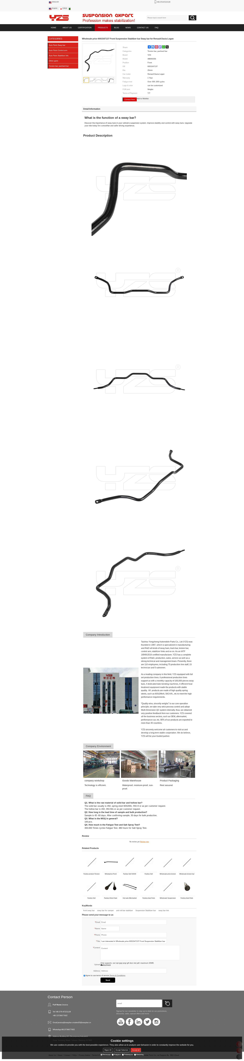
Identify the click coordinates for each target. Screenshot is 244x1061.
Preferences (128, 1055)
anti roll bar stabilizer (124, 910)
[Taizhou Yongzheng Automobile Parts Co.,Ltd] (59, 18)
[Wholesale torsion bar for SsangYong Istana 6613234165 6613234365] (187, 862)
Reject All (107, 1050)
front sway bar (89, 910)
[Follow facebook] (129, 1022)
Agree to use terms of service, (105, 975)
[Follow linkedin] (138, 1022)
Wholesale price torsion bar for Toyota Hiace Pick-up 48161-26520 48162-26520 (168, 874)
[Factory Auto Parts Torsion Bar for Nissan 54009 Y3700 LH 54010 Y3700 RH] (187, 886)
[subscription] (167, 1003)
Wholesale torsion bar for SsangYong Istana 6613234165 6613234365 (186, 874)
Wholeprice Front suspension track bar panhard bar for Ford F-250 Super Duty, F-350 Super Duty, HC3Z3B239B (111, 874)
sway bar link (163, 910)
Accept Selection (122, 1050)
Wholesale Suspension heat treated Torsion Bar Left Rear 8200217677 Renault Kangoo (167, 898)
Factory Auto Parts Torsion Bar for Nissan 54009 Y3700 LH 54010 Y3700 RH (186, 898)
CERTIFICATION (85, 28)
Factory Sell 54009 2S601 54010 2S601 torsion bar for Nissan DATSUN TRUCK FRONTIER (129, 874)
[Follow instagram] (156, 1022)
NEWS (128, 28)
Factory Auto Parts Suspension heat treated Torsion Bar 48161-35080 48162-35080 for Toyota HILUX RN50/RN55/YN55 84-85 (148, 898)
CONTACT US (142, 28)
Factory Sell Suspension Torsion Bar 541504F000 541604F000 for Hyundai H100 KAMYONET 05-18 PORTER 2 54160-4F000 (148, 874)
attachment (106, 965)
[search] (192, 17)
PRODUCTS (103, 28)
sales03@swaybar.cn (82, 1022)
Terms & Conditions (117, 975)
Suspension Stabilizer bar (145, 910)
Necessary (107, 1055)
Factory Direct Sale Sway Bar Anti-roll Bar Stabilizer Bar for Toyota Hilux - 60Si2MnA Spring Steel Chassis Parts (110, 898)
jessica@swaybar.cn (66, 1022)
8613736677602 (68, 1029)
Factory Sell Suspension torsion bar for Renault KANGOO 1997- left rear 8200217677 (91, 898)
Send (108, 980)
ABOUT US (67, 28)
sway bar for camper (105, 910)
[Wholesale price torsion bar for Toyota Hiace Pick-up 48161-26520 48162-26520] (167, 862)
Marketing (139, 1055)
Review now (144, 842)
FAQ (156, 28)
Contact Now (130, 99)
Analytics (117, 1055)
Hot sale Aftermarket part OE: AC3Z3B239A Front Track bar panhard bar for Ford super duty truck (129, 898)
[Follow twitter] (147, 1022)
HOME (53, 28)
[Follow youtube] (121, 1022)
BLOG (116, 28)
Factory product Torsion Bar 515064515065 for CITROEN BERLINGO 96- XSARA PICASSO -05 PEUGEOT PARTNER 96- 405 (91, 874)
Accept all (136, 1050)
